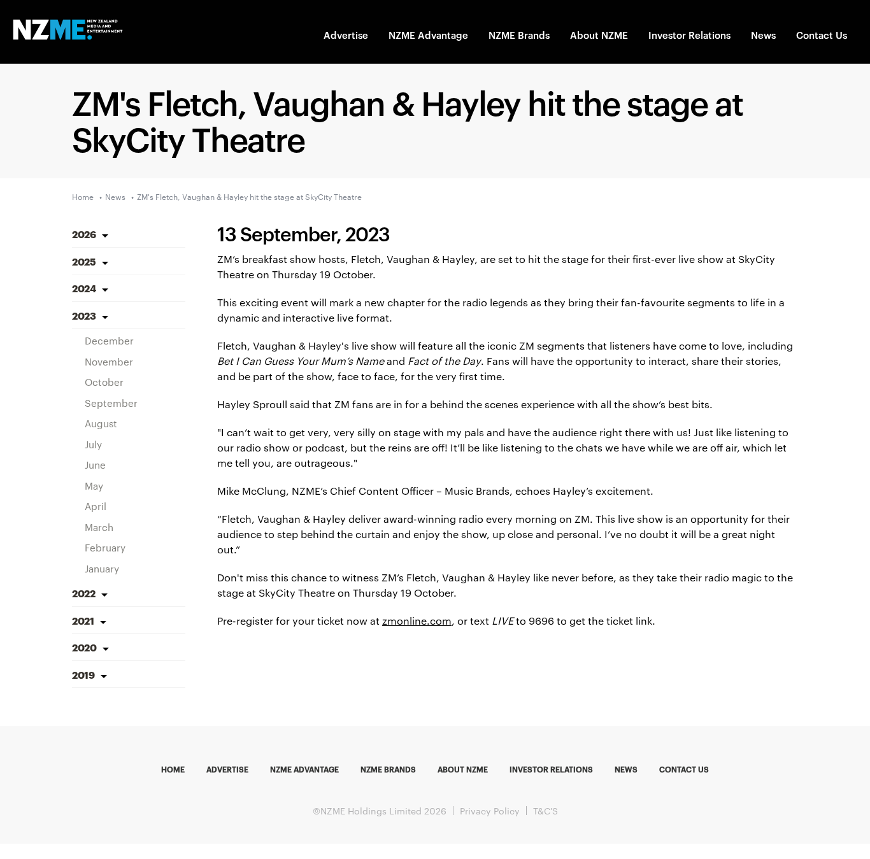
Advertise (346, 34)
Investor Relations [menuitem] (551, 768)
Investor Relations (689, 34)
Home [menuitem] (173, 768)
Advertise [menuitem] (227, 768)
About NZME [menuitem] (463, 768)
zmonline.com (417, 620)
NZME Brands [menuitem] (388, 768)
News (763, 34)
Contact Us (821, 34)
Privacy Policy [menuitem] (490, 810)
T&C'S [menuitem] (545, 810)
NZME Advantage (428, 34)
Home (83, 196)
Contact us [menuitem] (684, 768)
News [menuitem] (626, 768)
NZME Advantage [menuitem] (304, 768)
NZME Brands (519, 34)
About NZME (599, 34)
